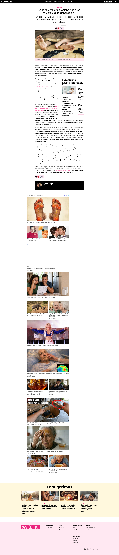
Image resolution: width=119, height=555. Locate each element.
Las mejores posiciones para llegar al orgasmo (81, 108)
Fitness (64, 1)
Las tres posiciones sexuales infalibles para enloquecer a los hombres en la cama (69, 103)
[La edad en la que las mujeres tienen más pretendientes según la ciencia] (69, 496)
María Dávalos (71, 117)
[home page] (7, 1)
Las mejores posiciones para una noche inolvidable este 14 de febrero (81, 93)
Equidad (70, 1)
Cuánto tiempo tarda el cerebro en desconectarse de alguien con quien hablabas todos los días (30, 509)
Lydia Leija (63, 25)
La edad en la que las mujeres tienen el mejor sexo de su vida (49, 506)
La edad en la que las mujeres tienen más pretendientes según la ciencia (69, 507)
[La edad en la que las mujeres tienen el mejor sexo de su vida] (50, 496)
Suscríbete (108, 1)
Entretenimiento (48, 1)
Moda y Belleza (57, 1)
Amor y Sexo (59, 7)
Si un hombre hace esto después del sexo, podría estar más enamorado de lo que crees (89, 508)
